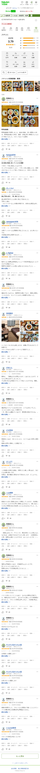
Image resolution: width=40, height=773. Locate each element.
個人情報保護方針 (23, 768)
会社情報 (14, 768)
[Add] (36, 20)
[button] (7, 86)
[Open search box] (4, 72)
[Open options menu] (37, 98)
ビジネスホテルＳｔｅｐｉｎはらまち (13, 19)
